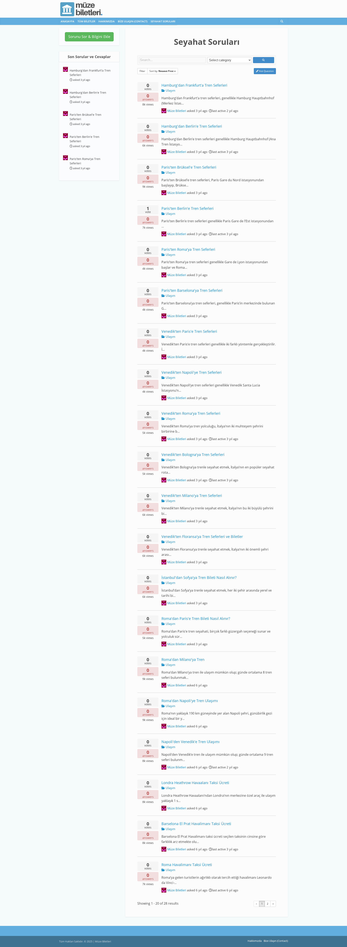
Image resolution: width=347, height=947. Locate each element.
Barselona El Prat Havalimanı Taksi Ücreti (196, 823)
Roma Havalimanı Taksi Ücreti (186, 864)
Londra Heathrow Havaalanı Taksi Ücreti (195, 782)
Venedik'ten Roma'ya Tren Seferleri (190, 413)
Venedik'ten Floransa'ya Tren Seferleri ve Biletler (202, 536)
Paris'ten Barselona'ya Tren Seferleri (191, 290)
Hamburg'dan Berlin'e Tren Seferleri (191, 126)
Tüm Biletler (86, 21)
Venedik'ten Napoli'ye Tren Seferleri (191, 372)
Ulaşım (170, 90)
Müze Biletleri (176, 111)
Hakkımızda (106, 21)
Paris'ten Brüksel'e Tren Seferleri (188, 167)
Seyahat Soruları (163, 21)
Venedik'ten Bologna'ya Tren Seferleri (193, 454)
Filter (142, 71)
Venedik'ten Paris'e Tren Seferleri (189, 331)
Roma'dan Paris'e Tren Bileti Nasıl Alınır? (195, 618)
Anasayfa (67, 21)
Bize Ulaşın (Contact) (132, 21)
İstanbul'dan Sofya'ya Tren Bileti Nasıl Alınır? (199, 577)
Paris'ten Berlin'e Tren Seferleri (187, 208)
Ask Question (266, 71)
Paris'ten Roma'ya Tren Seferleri (188, 249)
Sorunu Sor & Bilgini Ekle (89, 36)
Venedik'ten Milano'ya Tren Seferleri (191, 495)
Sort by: (161, 71)
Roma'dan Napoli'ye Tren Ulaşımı (189, 700)
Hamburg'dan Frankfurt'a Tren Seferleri (194, 85)
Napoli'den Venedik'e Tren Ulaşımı (190, 741)
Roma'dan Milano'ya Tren (182, 659)
